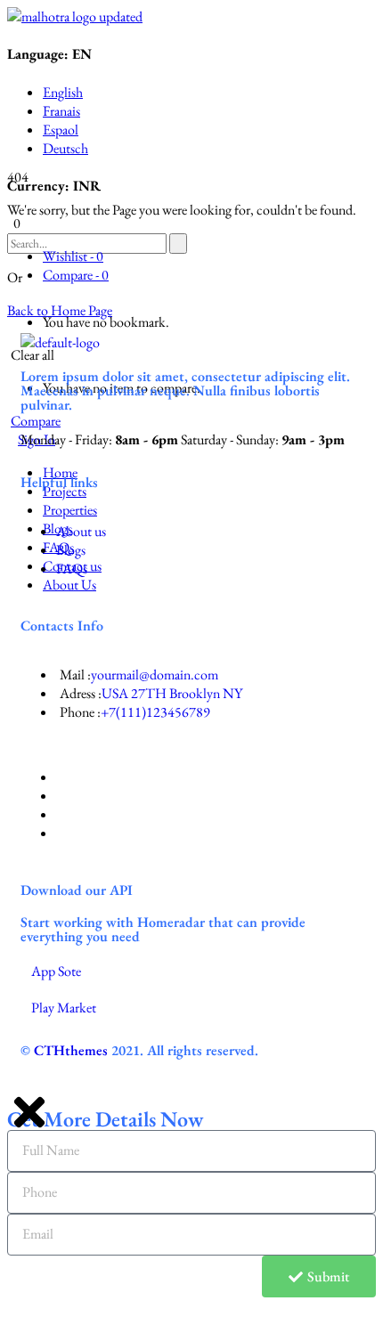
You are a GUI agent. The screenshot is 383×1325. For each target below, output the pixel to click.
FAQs (71, 568)
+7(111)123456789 (155, 712)
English (63, 92)
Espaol (60, 129)
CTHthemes (71, 1050)
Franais (61, 111)
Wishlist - (73, 256)
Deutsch (65, 148)
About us (81, 531)
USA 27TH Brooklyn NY (172, 693)
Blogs (71, 550)
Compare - (76, 274)
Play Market (63, 1007)
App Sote (56, 971)
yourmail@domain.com (154, 674)
